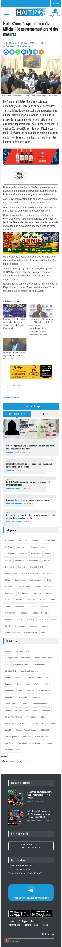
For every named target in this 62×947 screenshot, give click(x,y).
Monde (8, 606)
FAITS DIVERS (11, 573)
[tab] (17, 415)
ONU (43, 717)
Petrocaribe (10, 613)
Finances (47, 573)
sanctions (51, 723)
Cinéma (8, 547)
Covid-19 (23, 554)
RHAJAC (24, 723)
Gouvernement (36, 580)
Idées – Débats (23, 587)
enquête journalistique (14, 678)
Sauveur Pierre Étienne (26, 730)
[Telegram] (35, 52)
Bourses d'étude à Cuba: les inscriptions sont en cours (27, 499)
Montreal (46, 710)
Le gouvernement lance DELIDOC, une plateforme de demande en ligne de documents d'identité (30, 516)
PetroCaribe (10, 723)
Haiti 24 (42, 43)
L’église (8, 600)
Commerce (21, 547)
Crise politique (39, 664)
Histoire (8, 587)
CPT (7, 664)
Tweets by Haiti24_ (12, 397)
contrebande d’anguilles (45, 658)
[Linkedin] (29, 52)
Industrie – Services (42, 587)
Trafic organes (11, 737)
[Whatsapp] (17, 52)
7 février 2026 (23, 651)
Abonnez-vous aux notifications (31, 846)
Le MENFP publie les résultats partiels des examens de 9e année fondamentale (28, 483)
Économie (33, 560)
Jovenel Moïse (11, 704)
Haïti (49, 580)
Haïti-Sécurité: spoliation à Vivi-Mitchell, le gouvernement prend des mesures (30, 28)
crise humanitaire (20, 664)
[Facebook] (6, 52)
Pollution (8, 619)
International (23, 593)
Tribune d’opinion (12, 633)
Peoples (44, 606)
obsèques (19, 606)
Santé (16, 452)
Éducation (10, 470)
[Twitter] (12, 52)
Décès (8, 560)
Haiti (46, 684)
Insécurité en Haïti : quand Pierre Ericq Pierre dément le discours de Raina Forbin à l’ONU (39, 814)
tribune (45, 626)
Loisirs (19, 600)
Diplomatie (20, 560)
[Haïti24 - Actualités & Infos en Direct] (31, 13)
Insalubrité (9, 697)
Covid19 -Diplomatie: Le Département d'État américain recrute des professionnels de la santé (30, 447)
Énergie (21, 567)
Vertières (9, 743)
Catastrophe (49, 541)
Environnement (36, 567)
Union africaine (41, 737)
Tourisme (33, 626)
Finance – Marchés (30, 573)
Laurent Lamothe (40, 704)
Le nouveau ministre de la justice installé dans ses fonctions (14, 355)
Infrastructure (44, 691)
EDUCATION (10, 671)
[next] (20, 821)
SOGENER (45, 730)
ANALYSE (23, 541)
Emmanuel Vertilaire (29, 671)
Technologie (17, 522)
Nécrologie (31, 717)
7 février (8, 651)
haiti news (9, 691)
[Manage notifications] (6, 940)
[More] (41, 52)
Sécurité (12, 43)
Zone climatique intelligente (29, 743)
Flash (7, 580)
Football (8, 684)
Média (52, 600)
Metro (35, 710)
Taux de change (32, 406)
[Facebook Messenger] (23, 52)
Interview (38, 593)
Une (43, 633)
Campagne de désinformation (17, 658)
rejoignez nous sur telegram (31, 898)
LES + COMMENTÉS (17, 414)
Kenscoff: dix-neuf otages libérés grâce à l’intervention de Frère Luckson (39, 794)
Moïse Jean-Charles (13, 717)
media (42, 600)
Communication (37, 547)
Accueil (11, 921)
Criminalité (36, 554)
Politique (9, 452)
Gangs (19, 684)
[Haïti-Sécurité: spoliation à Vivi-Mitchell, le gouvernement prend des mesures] (31, 74)
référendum (38, 723)
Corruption (9, 554)
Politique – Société (40, 613)
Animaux (35, 541)
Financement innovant (38, 678)
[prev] (20, 793)
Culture (48, 554)
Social (17, 488)
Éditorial (46, 560)
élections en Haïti (12, 750)
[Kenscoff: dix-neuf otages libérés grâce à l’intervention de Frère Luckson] (15, 797)
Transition (26, 737)
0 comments (25, 46)
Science (30, 619)
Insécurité (9, 593)
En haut (46, 934)
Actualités (9, 541)
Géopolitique (19, 580)
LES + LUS (45, 414)
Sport (7, 626)
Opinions (32, 606)
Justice (49, 593)
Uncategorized (30, 633)
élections (49, 743)
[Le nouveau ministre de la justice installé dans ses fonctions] (14, 344)
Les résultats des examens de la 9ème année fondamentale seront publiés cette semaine (29, 465)
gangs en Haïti (33, 684)
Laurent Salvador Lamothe (16, 710)
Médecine (31, 600)
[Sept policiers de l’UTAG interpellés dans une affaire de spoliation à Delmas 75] (14, 311)
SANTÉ (8, 730)
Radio (45, 925)
